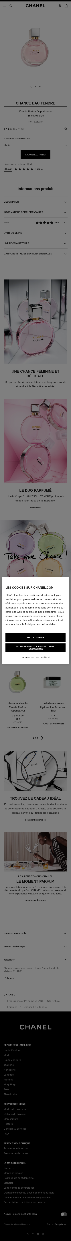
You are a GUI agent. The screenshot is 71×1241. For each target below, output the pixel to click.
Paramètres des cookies (35, 657)
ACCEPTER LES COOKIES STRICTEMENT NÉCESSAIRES (36, 647)
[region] (35, 620)
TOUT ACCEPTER (35, 637)
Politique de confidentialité (40, 624)
